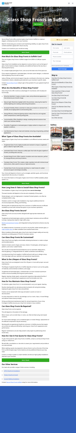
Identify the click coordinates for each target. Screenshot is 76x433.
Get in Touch (25, 52)
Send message (62, 69)
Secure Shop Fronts (11, 83)
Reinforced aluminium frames (10, 223)
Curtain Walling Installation (11, 379)
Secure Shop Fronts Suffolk (14, 382)
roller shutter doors (7, 229)
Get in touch (38, 24)
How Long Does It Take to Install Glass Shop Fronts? (61, 92)
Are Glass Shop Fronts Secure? (60, 95)
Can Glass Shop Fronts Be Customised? (59, 99)
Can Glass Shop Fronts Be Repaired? (62, 111)
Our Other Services (57, 118)
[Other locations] (69, 3)
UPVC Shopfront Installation (12, 371)
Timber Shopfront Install (11, 375)
